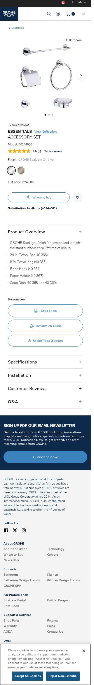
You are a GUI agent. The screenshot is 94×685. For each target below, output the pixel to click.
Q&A (13, 401)
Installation (19, 375)
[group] (45, 76)
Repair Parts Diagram (48, 341)
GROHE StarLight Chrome (11, 170)
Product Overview (26, 231)
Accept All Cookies (27, 676)
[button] (73, 40)
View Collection (45, 131)
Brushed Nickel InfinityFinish (20, 170)
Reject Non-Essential (63, 676)
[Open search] (49, 14)
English (77, 2)
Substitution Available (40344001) (32, 208)
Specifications (22, 362)
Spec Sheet (49, 311)
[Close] (84, 651)
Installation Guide (49, 326)
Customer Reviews (27, 388)
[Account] (58, 14)
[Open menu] (83, 14)
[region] (45, 664)
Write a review (53, 151)
